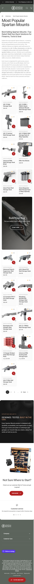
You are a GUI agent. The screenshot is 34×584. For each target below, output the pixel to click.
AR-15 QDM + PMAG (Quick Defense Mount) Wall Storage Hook (25, 107)
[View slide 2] (16, 515)
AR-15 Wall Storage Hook (7, 105)
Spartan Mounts (7, 102)
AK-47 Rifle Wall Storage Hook (8, 381)
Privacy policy (12, 573)
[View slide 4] (20, 515)
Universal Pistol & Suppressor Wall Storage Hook (8, 271)
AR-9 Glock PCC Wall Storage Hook (25, 270)
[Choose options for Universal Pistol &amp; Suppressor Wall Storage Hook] (13, 262)
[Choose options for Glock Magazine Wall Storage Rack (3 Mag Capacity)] (29, 181)
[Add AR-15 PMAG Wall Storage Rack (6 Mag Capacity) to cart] (29, 126)
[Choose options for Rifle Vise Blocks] (29, 153)
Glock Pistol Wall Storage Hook (8, 189)
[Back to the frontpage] (2, 16)
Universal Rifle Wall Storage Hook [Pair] (9, 162)
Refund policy (6, 573)
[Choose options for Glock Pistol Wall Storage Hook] (13, 181)
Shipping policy (26, 573)
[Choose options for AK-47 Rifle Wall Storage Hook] (13, 373)
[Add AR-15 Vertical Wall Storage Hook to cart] (13, 126)
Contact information (16, 575)
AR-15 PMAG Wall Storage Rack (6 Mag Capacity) (24, 135)
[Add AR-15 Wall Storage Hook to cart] (13, 97)
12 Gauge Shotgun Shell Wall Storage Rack (9, 354)
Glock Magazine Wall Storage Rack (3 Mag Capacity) (24, 189)
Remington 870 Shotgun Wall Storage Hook (8, 327)
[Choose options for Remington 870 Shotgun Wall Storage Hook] (13, 318)
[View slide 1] (14, 515)
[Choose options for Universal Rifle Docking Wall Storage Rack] (29, 346)
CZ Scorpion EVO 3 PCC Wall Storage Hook (9, 298)
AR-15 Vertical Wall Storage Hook (9, 134)
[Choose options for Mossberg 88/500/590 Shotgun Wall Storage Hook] (29, 289)
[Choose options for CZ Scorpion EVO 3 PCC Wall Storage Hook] (13, 289)
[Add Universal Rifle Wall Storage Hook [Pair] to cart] (13, 153)
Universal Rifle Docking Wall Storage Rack (23, 354)
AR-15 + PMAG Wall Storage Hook (25, 326)
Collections (8, 16)
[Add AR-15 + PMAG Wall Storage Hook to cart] (29, 318)
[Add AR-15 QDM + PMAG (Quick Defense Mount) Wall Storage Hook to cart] (29, 97)
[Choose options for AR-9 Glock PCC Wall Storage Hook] (29, 262)
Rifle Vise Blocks (24, 161)
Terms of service (19, 573)
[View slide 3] (18, 515)
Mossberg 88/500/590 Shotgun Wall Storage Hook (23, 299)
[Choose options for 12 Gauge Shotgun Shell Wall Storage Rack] (13, 346)
